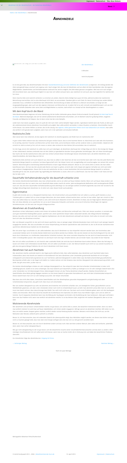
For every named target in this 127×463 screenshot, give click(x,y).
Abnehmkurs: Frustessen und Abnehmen (32, 361)
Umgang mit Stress (47, 338)
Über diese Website (114, 1)
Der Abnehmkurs (21, 13)
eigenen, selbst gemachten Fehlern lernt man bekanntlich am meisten (81, 127)
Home (12, 13)
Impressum (91, 1)
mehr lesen (18, 372)
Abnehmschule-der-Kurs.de (45, 454)
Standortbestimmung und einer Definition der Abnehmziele (68, 85)
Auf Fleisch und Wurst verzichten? (29, 387)
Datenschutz (100, 1)
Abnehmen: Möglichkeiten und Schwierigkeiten (34, 413)
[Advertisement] (63, 41)
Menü (110, 6)
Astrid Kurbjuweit (23, 364)
